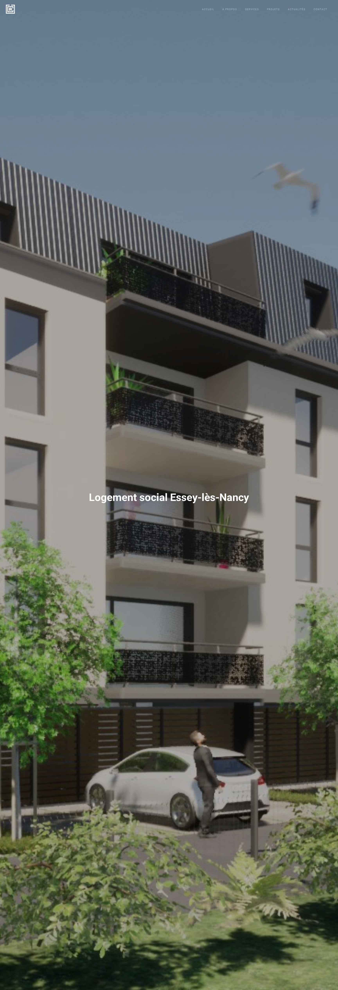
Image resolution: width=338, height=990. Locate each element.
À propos (229, 9)
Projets (273, 9)
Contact (320, 9)
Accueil (208, 9)
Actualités (296, 9)
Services (252, 9)
